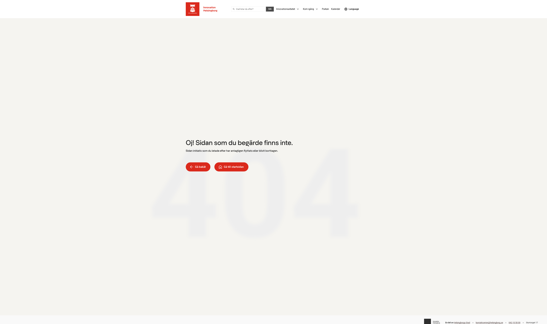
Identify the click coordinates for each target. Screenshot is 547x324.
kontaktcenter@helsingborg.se (489, 322)
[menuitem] (288, 9)
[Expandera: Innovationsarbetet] (298, 9)
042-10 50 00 (514, 322)
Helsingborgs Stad (462, 322)
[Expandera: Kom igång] (317, 9)
